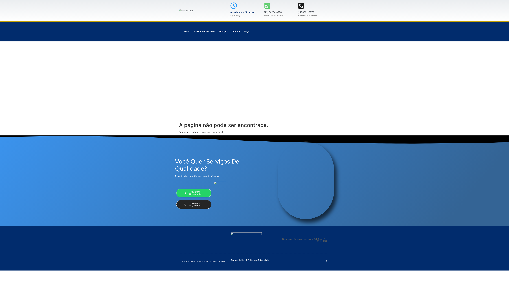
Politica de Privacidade (258, 260)
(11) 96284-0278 (273, 12)
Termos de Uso (238, 260)
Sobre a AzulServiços (204, 31)
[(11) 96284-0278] (267, 5)
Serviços (223, 31)
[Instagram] (326, 261)
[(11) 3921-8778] (301, 5)
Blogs (246, 31)
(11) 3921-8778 (306, 12)
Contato (236, 31)
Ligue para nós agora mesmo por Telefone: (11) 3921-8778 (304, 240)
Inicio (186, 31)
